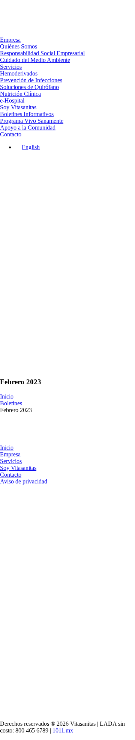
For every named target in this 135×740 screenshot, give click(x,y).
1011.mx (62, 730)
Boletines (11, 403)
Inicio (7, 396)
